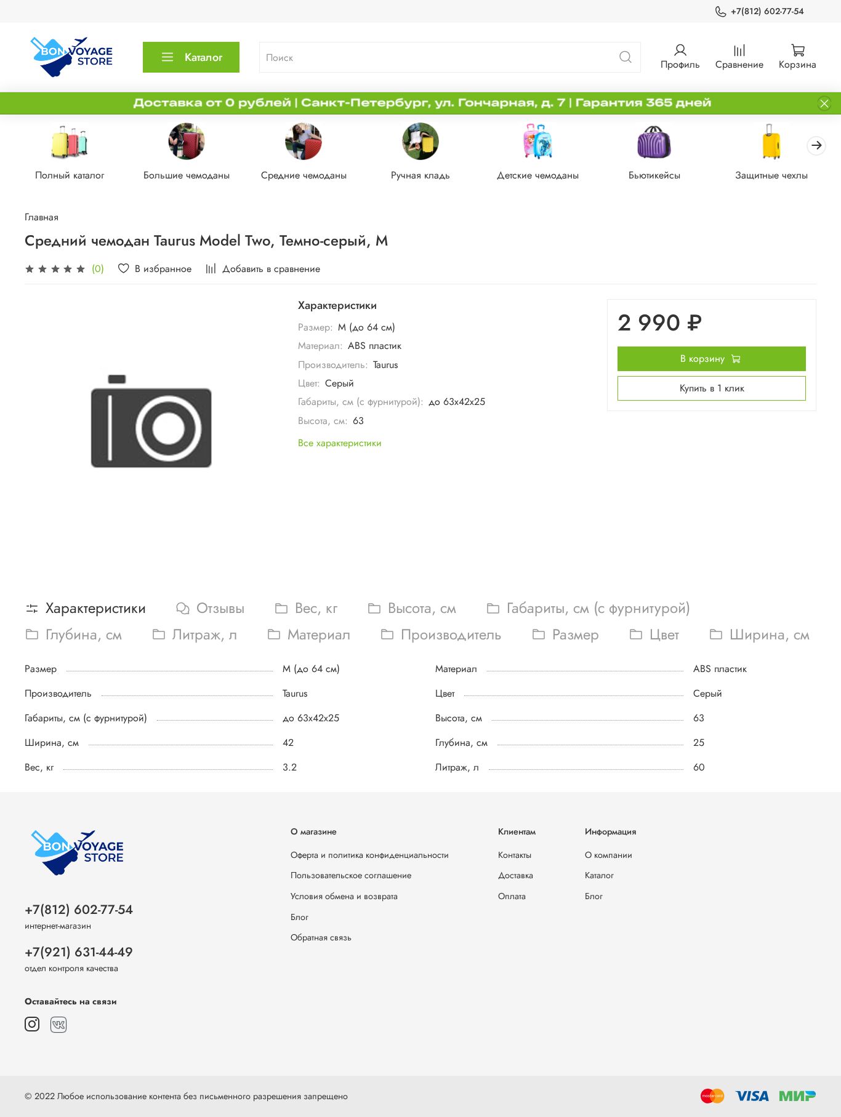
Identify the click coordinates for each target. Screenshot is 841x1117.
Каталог (203, 57)
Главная (41, 217)
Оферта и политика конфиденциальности (370, 855)
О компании (608, 855)
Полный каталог (69, 175)
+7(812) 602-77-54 (767, 11)
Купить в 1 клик (712, 388)
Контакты (514, 855)
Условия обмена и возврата (344, 896)
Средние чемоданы (304, 175)
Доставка (515, 875)
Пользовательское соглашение (351, 875)
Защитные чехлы (771, 175)
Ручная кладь (420, 175)
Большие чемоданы (186, 175)
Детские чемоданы (538, 175)
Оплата (512, 896)
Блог (299, 917)
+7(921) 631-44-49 (79, 952)
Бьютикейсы (654, 175)
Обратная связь (321, 937)
